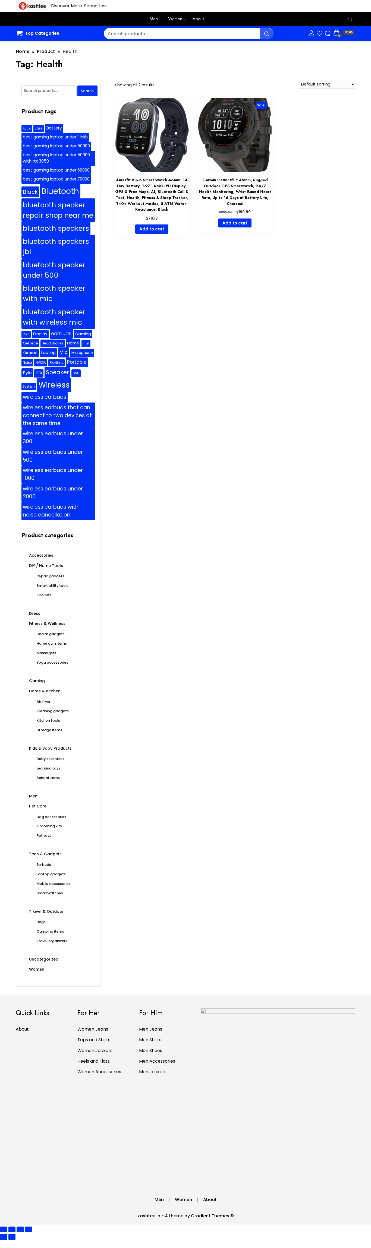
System (29, 386)
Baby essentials (50, 758)
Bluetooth (60, 191)
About (198, 19)
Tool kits (44, 595)
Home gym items (52, 643)
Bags (41, 922)
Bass (39, 128)
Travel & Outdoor (46, 911)
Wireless (54, 385)
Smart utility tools (52, 585)
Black (30, 192)
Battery (54, 128)
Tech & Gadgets (45, 854)
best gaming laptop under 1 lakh (55, 137)
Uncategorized (43, 959)
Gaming (83, 334)
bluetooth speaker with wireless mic (54, 317)
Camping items (50, 931)
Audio (27, 128)
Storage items (49, 730)
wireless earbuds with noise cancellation (50, 510)
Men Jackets (152, 1072)
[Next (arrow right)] (12, 1237)
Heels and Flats (93, 1061)
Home (73, 343)
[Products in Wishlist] (319, 32)
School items (48, 777)
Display (40, 334)
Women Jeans (92, 1029)
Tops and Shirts (93, 1040)
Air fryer (44, 701)
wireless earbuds (44, 397)
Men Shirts (150, 1040)
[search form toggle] (350, 19)
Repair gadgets (50, 576)
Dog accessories (51, 817)
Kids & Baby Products (50, 748)
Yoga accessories (52, 662)
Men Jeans (150, 1029)
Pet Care (37, 806)
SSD (76, 373)
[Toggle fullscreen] (12, 1229)
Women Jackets (94, 1050)
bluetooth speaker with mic (54, 293)
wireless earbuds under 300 (53, 437)
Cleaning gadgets (53, 711)
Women (175, 19)
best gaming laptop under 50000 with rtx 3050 (56, 158)
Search (87, 91)
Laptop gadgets (51, 874)
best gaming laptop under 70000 (56, 179)
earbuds (61, 333)
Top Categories (42, 33)
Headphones (52, 343)
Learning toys (48, 768)
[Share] (20, 1229)
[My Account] (311, 32)
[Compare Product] (328, 32)
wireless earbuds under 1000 (53, 474)
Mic (63, 352)
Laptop (48, 352)
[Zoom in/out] (3, 1229)
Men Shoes (150, 1050)
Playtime (56, 362)
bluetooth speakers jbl (56, 246)
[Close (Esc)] (28, 1229)
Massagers (46, 653)
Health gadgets (51, 634)
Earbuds (44, 864)
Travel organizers (52, 941)
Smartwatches (50, 893)
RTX (39, 373)
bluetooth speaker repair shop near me (58, 210)
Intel (86, 343)
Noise (27, 362)
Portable (77, 362)
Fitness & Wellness (47, 623)
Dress (34, 613)
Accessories (41, 555)
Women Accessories (99, 1072)
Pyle (27, 373)
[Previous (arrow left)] (3, 1237)
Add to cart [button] (151, 229)
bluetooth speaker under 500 (54, 270)
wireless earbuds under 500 (53, 456)
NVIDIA (41, 362)
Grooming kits (49, 826)
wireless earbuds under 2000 (53, 492)
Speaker (57, 372)
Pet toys (44, 835)
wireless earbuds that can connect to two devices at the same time (57, 415)
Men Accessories (157, 1061)
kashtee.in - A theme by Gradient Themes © (185, 1216)
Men (154, 19)
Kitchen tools (48, 720)
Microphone (82, 352)
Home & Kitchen (45, 691)
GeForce (30, 343)
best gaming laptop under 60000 (56, 170)
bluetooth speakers (56, 228)
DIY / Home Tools (46, 565)
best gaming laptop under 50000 (56, 146)
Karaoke (30, 352)
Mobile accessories (54, 883)
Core (26, 334)
